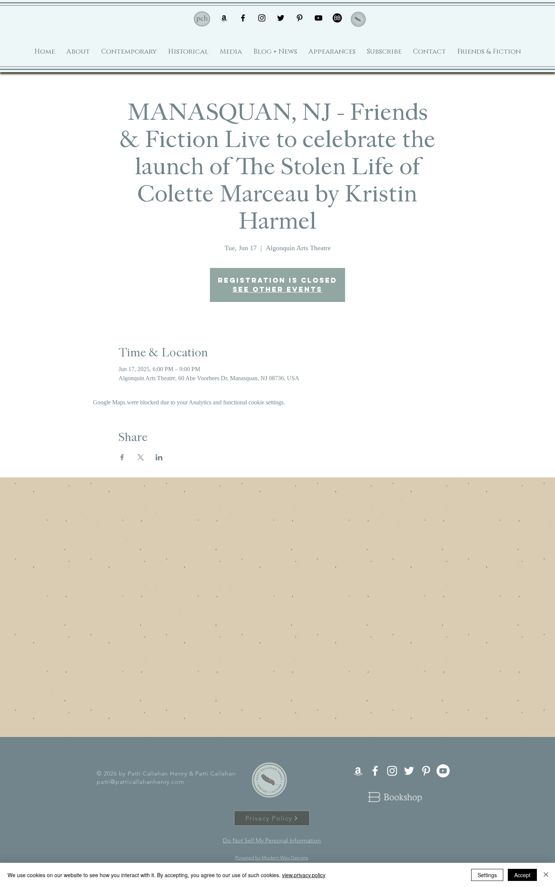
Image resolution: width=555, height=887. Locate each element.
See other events (277, 289)
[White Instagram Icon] (392, 770)
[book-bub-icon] (337, 18)
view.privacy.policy (303, 875)
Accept (522, 875)
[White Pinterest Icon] (426, 770)
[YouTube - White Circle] (443, 770)
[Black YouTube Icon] (318, 18)
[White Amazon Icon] (358, 770)
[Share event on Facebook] (122, 457)
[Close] (545, 875)
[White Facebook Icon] (375, 770)
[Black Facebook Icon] (243, 18)
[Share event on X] (140, 457)
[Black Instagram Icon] (262, 18)
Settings (487, 875)
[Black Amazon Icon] (224, 18)
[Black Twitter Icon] (280, 18)
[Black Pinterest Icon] (299, 18)
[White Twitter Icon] (409, 770)
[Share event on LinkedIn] (159, 457)
